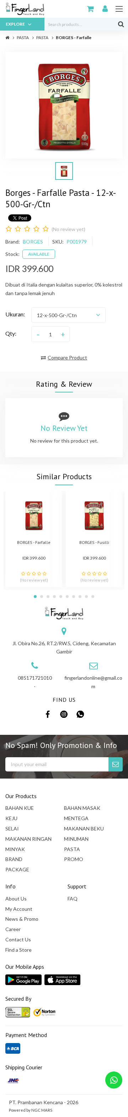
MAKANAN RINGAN (28, 839)
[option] (64, 105)
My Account (18, 909)
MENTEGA (76, 818)
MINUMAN (76, 839)
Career (13, 929)
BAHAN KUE (19, 808)
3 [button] (48, 596)
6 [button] (67, 596)
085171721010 (35, 678)
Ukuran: (15, 314)
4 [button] (54, 596)
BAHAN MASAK (82, 808)
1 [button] (35, 596)
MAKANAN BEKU (84, 828)
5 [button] (60, 596)
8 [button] (80, 596)
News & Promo (21, 919)
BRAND (13, 859)
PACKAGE (17, 869)
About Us (16, 899)
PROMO (73, 859)
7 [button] (73, 596)
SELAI (12, 828)
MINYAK (15, 849)
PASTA (23, 37)
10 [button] (92, 596)
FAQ (73, 899)
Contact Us (18, 939)
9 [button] (86, 596)
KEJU (11, 818)
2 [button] (41, 596)
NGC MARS (41, 1110)
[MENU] (119, 9)
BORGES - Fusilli (94, 542)
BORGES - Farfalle (33, 542)
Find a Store (18, 950)
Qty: (10, 333)
